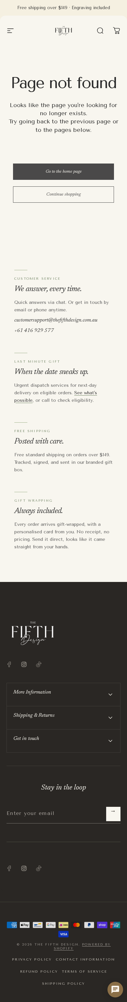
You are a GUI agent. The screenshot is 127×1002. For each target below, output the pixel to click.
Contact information (85, 959)
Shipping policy (63, 983)
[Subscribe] (113, 814)
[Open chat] (115, 989)
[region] (116, 30)
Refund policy (39, 971)
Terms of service (84, 971)
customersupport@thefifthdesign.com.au (55, 320)
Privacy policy (32, 959)
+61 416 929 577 (34, 330)
